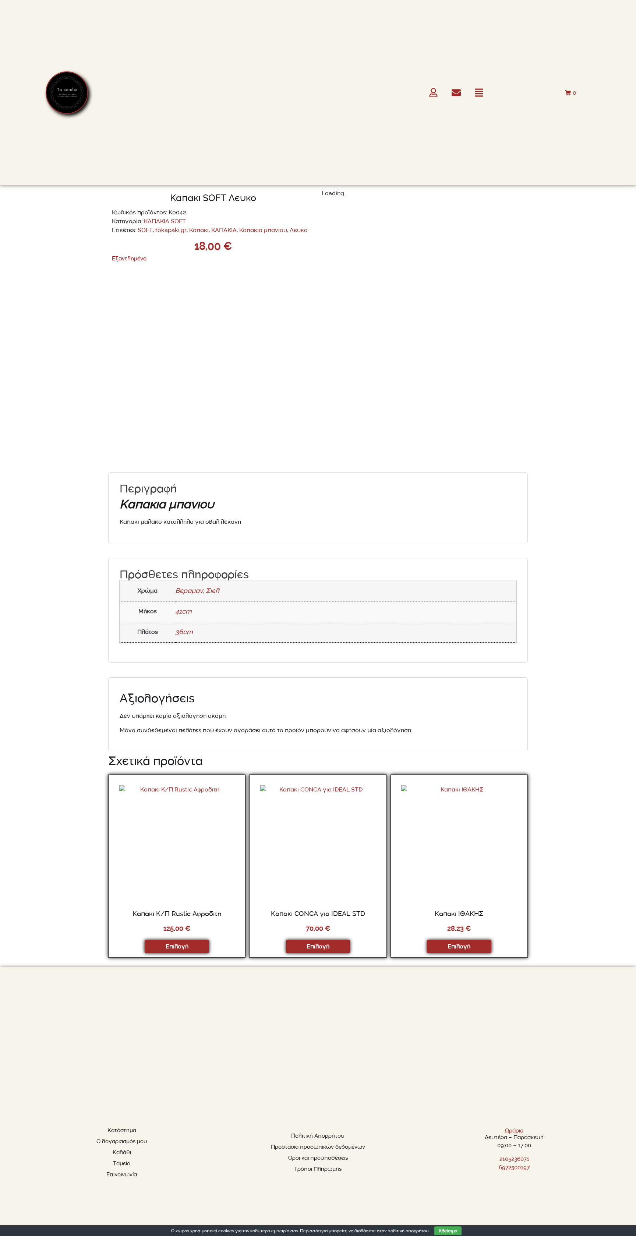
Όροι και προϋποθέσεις (318, 1158)
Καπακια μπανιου (263, 230)
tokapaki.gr (171, 230)
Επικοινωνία (121, 1174)
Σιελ (212, 591)
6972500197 (514, 1167)
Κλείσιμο (448, 1231)
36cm (184, 632)
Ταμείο (121, 1163)
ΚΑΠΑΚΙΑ (224, 230)
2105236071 (514, 1159)
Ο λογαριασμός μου (121, 1141)
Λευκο (299, 230)
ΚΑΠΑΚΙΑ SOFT (165, 221)
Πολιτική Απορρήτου (317, 1136)
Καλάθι (122, 1152)
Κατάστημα (121, 1130)
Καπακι (199, 230)
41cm (183, 611)
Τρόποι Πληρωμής (318, 1169)
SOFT (145, 230)
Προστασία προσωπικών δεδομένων (318, 1147)
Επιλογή (177, 946)
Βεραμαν (189, 591)
